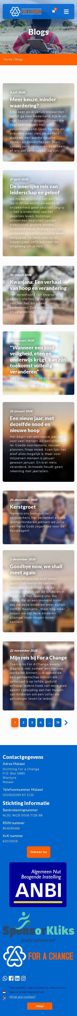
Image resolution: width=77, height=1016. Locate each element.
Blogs (19, 59)
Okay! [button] (40, 1006)
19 (57, 722)
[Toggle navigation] (66, 11)
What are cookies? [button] (22, 997)
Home (8, 59)
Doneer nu (38, 852)
